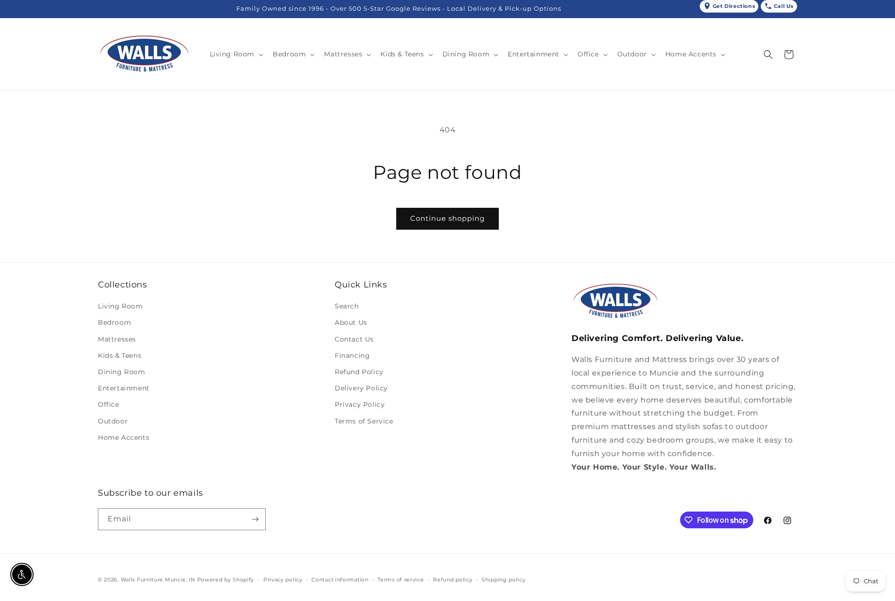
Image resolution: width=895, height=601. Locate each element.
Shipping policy (504, 579)
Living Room (120, 306)
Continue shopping (447, 218)
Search (347, 306)
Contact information (339, 579)
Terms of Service (364, 421)
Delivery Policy (361, 388)
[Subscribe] (255, 519)
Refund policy (452, 579)
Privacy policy (283, 579)
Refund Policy (359, 372)
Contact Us (354, 339)
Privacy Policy (360, 404)
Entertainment (124, 388)
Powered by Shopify (226, 579)
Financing (352, 355)
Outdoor (113, 421)
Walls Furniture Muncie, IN (158, 579)
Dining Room (121, 372)
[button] (236, 54)
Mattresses (117, 339)
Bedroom (114, 322)
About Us (351, 322)
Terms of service (401, 579)
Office (108, 404)
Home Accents (123, 437)
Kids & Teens (119, 355)
